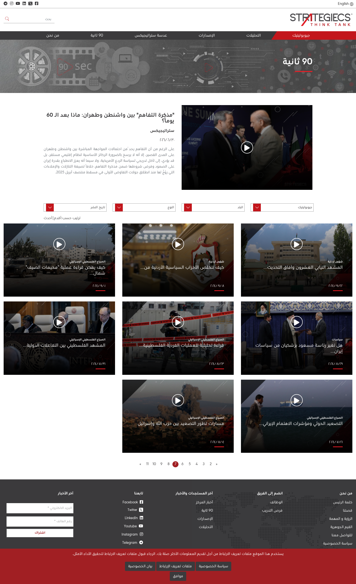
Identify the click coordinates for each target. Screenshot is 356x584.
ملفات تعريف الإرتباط (175, 566)
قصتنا (347, 511)
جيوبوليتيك (301, 36)
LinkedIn (132, 518)
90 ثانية (97, 36)
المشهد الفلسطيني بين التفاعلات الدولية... (64, 345)
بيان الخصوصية (140, 566)
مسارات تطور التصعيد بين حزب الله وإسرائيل (181, 423)
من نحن (52, 36)
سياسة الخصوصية (337, 544)
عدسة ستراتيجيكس (151, 36)
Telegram (130, 543)
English (343, 4)
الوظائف (276, 502)
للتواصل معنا (342, 535)
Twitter (135, 509)
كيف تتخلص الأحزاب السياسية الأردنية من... (182, 267)
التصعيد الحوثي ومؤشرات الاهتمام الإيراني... (301, 423)
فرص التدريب (272, 511)
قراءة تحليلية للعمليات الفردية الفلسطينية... (181, 345)
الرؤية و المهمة (340, 519)
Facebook (131, 502)
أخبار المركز (204, 502)
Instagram (131, 535)
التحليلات (253, 36)
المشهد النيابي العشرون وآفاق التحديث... (303, 267)
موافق (178, 576)
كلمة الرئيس (342, 502)
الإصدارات (207, 36)
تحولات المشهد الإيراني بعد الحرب (238, 46)
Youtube (131, 526)
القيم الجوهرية (46, 44)
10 (154, 464)
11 (147, 464)
